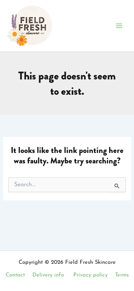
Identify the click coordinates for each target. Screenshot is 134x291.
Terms (122, 275)
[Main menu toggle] (119, 25)
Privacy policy (90, 275)
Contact (15, 275)
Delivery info (48, 275)
